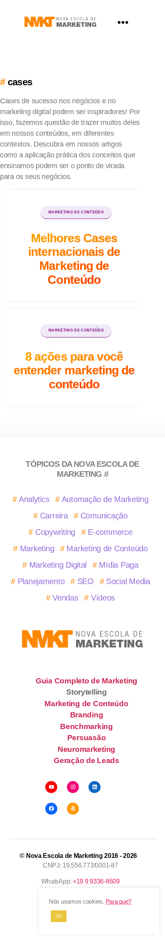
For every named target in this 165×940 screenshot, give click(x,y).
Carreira (54, 515)
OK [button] (59, 916)
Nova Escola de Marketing (64, 855)
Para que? (119, 901)
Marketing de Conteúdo (76, 212)
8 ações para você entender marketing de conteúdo (74, 370)
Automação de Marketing (105, 499)
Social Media (128, 581)
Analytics (34, 499)
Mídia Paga (118, 564)
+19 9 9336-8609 (96, 881)
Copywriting (55, 532)
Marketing (37, 548)
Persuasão (86, 737)
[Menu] (123, 22)
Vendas (65, 597)
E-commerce (110, 532)
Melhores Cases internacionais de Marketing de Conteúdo (74, 258)
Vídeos (103, 597)
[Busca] (16, 22)
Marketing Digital (58, 564)
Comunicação (104, 515)
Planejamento (41, 581)
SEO (85, 581)
